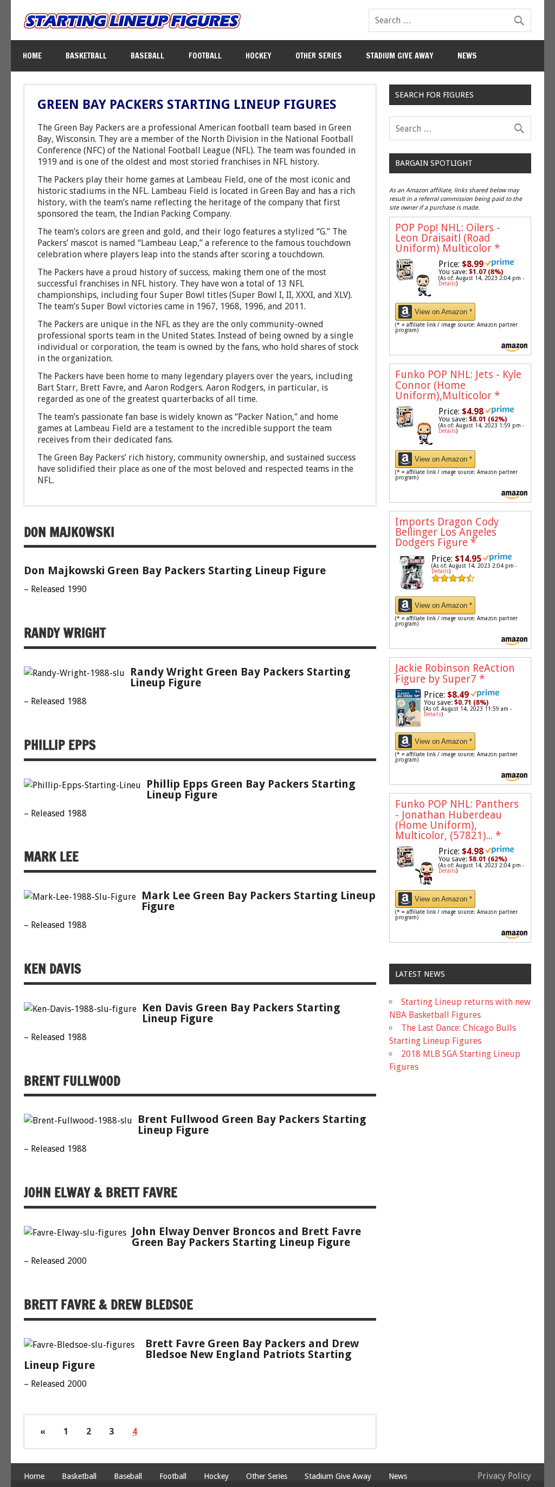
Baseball (147, 55)
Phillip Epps (60, 745)
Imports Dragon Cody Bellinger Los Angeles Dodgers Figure (447, 532)
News (467, 55)
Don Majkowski (69, 532)
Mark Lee (51, 856)
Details (447, 284)
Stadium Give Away (400, 55)
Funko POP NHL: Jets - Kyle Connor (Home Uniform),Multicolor (458, 384)
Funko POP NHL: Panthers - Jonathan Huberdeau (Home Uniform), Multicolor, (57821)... (457, 820)
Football (205, 55)
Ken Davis (52, 968)
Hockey (259, 55)
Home (32, 55)
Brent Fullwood (72, 1081)
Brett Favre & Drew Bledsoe (108, 1304)
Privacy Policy (504, 1476)
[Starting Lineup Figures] (132, 21)
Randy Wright (65, 633)
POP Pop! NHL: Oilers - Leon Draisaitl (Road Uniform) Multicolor (447, 238)
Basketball (86, 55)
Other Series (318, 55)
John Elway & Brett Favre (100, 1192)
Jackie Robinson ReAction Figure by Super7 (455, 673)
